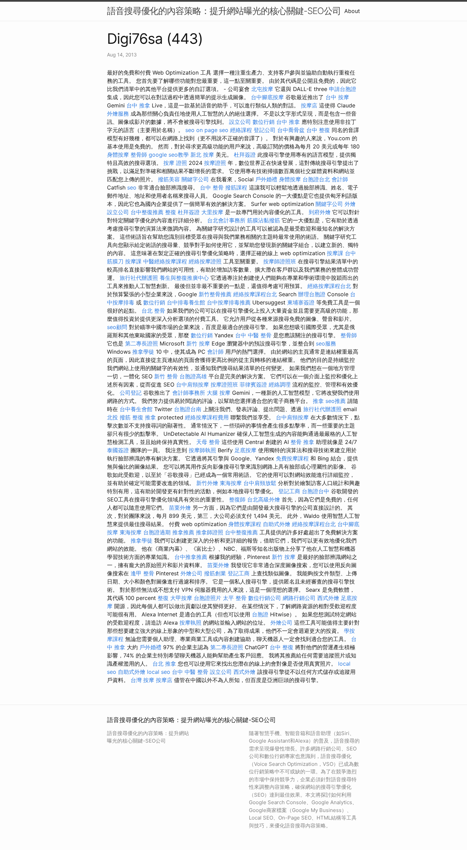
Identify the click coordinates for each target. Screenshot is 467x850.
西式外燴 (328, 597)
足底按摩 (245, 450)
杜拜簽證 (245, 154)
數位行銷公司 (264, 597)
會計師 (340, 179)
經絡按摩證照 (205, 261)
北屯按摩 (262, 89)
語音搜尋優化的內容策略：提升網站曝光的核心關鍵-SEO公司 (224, 10)
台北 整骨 (153, 310)
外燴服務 (118, 113)
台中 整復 (318, 130)
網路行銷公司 (299, 597)
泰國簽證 (118, 450)
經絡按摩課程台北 (329, 286)
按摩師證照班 (279, 261)
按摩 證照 (175, 162)
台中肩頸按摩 (192, 384)
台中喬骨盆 (291, 130)
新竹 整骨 (166, 376)
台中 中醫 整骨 (253, 335)
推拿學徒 (143, 351)
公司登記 (131, 392)
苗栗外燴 (180, 507)
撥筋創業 (215, 573)
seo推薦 (335, 400)
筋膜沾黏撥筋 (263, 220)
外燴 (350, 203)
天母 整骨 (208, 442)
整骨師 (139, 154)
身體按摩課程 (244, 524)
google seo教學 (169, 154)
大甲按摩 (181, 597)
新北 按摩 (202, 154)
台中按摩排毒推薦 (229, 302)
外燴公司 (191, 573)
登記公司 (265, 130)
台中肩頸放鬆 (259, 483)
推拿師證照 (209, 532)
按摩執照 (190, 622)
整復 (170, 212)
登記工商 (289, 491)
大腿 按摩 (218, 392)
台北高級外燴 (263, 499)
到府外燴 (320, 212)
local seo (158, 671)
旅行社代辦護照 (139, 277)
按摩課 (335, 253)
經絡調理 (280, 384)
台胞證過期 (157, 532)
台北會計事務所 (226, 220)
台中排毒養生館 (186, 302)
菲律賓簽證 (253, 384)
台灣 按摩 (142, 680)
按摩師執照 (202, 450)
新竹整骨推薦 (215, 294)
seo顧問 (117, 327)
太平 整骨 (234, 597)
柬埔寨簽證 (301, 302)
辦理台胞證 (311, 294)
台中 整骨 (212, 187)
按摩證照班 (224, 384)
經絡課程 (241, 130)
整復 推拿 (144, 417)
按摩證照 (215, 162)
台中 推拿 (138, 105)
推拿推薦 (183, 532)
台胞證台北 (316, 179)
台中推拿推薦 (190, 556)
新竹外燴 (207, 483)
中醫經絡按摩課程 (165, 261)
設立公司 (240, 121)
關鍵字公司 (195, 179)
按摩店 (309, 105)
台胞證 (260, 614)
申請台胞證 (342, 89)
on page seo (212, 130)
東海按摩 (231, 483)
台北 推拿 (164, 663)
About (352, 11)
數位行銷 (264, 121)
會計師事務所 (188, 392)
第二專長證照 (141, 343)
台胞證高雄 (193, 376)
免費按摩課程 (292, 458)
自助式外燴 (276, 524)
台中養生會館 (136, 409)
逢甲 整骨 (142, 573)
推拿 (318, 400)
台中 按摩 (337, 97)
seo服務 (326, 343)
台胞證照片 (207, 597)
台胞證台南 (187, 409)
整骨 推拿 (302, 442)
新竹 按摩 (198, 343)
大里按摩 (212, 212)
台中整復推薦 (147, 212)
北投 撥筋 (119, 417)
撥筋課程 (236, 187)
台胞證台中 (315, 491)
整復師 (237, 499)
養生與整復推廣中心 (184, 277)
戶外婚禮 (266, 179)
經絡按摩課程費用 (207, 417)
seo (190, 130)
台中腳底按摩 (267, 97)
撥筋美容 (169, 179)
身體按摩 (118, 154)
